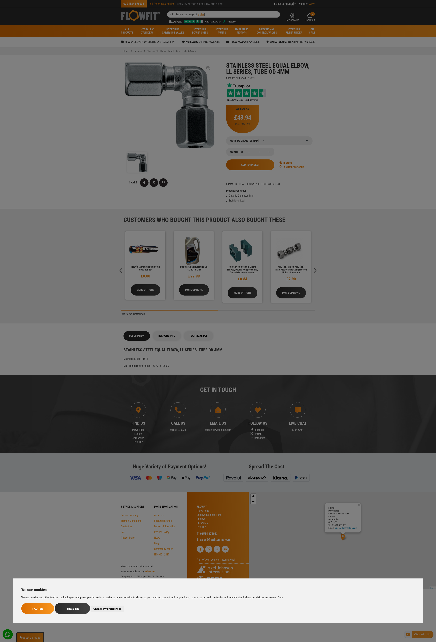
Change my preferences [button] (107, 608)
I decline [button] (72, 608)
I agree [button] (37, 608)
